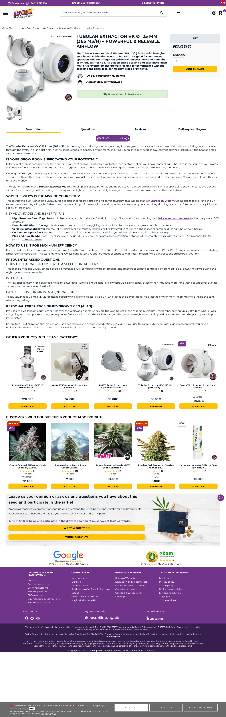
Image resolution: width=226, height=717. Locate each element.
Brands (75, 593)
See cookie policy (49, 713)
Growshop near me (38, 587)
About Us (33, 580)
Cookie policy (166, 585)
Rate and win (86, 51)
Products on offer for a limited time (90, 589)
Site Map (120, 596)
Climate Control (32, 239)
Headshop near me (38, 591)
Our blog (76, 581)
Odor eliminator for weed (174, 218)
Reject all (166, 707)
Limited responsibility (170, 589)
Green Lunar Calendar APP (85, 596)
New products (79, 578)
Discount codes (79, 585)
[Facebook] (27, 618)
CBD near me (35, 595)
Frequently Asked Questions (130, 585)
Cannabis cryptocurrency (128, 593)
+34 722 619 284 (38, 3)
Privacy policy (166, 581)
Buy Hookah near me (39, 602)
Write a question (77, 528)
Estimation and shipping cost (131, 581)
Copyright (164, 596)
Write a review (76, 537)
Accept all (131, 707)
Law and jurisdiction (170, 593)
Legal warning (166, 578)
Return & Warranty (125, 578)
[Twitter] (32, 618)
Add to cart (194, 69)
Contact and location (39, 584)
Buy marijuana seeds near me (44, 599)
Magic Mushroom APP (83, 600)
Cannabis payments (126, 589)
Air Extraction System (160, 200)
